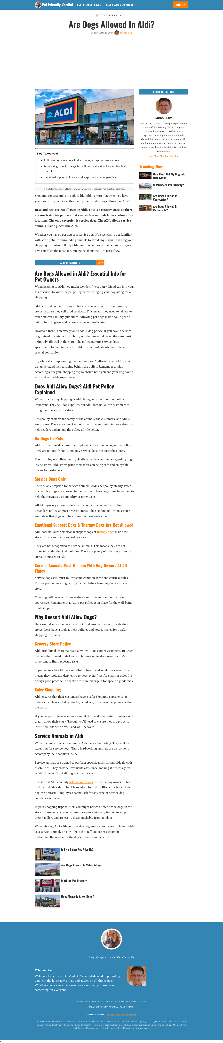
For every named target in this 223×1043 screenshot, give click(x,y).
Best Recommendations (119, 4)
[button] (38, 5)
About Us (115, 957)
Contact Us (128, 957)
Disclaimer (131, 1001)
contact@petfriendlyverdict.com (121, 1014)
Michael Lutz (126, 32)
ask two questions (81, 782)
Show (100, 262)
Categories (102, 957)
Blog (91, 957)
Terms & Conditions (114, 1001)
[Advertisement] (111, 62)
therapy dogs (105, 532)
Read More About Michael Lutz (164, 156)
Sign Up (180, 5)
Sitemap (142, 1001)
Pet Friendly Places (89, 4)
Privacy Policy (96, 1001)
